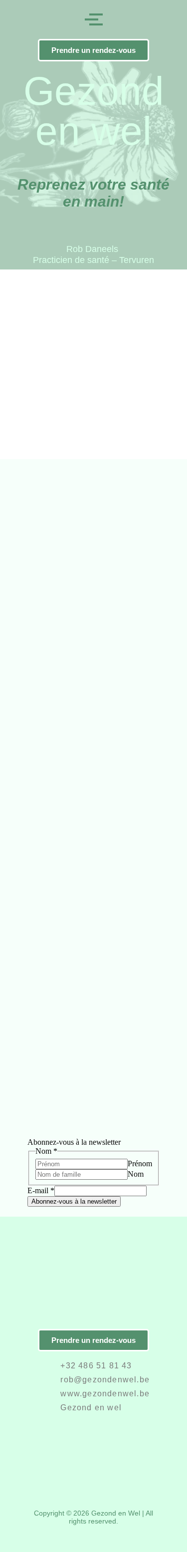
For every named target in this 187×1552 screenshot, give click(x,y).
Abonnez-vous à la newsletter (74, 1201)
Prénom (140, 1163)
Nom (136, 1174)
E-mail (40, 1190)
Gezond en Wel (115, 1513)
